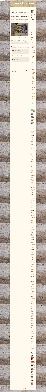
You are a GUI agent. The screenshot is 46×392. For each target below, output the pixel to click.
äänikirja (31, 144)
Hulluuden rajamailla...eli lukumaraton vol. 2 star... (33, 97)
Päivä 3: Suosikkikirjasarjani (33, 93)
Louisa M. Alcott (32, 274)
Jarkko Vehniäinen (32, 245)
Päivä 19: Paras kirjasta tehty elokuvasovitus (33, 64)
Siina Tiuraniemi (32, 319)
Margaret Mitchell (32, 278)
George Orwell (32, 218)
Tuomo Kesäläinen (32, 338)
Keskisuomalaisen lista (32, 132)
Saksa (31, 162)
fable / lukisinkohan (13, 46)
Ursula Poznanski (32, 339)
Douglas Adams (32, 201)
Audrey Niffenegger (32, 188)
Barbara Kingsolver (32, 189)
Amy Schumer (32, 177)
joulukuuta (32, 41)
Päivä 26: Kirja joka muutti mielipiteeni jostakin (33, 51)
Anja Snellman (32, 179)
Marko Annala (32, 281)
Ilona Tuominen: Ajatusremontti (34, 372)
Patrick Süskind (32, 300)
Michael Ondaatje (32, 284)
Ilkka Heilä (32, 235)
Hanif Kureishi (32, 225)
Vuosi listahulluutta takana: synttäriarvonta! (33, 74)
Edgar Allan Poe (32, 202)
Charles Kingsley (32, 194)
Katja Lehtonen (32, 264)
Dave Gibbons (32, 198)
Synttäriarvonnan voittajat (33, 44)
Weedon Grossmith (32, 345)
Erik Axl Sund (32, 212)
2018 (31, 37)
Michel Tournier (32, 286)
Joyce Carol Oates (32, 256)
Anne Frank (32, 182)
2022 (31, 34)
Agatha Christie (32, 170)
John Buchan (32, 249)
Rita (31, 354)
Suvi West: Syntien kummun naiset (34, 362)
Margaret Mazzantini (32, 277)
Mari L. (13, 50)
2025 (31, 32)
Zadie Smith (32, 349)
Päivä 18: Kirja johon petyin (33, 65)
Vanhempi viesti (27, 70)
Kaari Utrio (32, 261)
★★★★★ (32, 128)
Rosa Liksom (32, 315)
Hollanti (31, 154)
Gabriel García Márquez (33, 217)
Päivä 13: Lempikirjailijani (33, 75)
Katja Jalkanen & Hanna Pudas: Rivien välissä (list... (33, 52)
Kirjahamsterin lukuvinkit (32, 357)
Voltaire (31, 343)
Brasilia (31, 153)
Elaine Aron (32, 203)
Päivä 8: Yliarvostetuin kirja (33, 83)
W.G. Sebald (32, 344)
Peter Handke (32, 306)
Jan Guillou (32, 242)
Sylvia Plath (32, 325)
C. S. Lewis (32, 192)
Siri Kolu (31, 321)
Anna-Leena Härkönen (32, 180)
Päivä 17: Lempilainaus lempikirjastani (33, 66)
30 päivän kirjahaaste (13, 43)
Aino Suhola (32, 172)
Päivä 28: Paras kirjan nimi (33, 48)
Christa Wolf (32, 196)
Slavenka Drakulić (32, 322)
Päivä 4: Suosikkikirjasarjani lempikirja (33, 92)
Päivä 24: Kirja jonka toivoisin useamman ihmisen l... (33, 55)
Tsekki (31, 164)
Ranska (31, 161)
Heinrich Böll (32, 229)
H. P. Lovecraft (32, 224)
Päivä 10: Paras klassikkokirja (33, 80)
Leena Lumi (32, 382)
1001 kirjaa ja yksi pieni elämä (22, 3)
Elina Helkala (32, 205)
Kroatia (31, 159)
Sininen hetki (32, 374)
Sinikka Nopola (32, 320)
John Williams (32, 251)
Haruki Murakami (32, 228)
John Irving (32, 250)
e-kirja (31, 141)
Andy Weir (32, 178)
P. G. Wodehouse (32, 296)
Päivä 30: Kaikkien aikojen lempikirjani (33, 45)
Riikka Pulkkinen (32, 313)
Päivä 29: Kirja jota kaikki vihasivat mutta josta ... (33, 47)
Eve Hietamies (32, 214)
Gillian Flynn (32, 220)
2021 (31, 35)
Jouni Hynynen (32, 255)
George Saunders (32, 219)
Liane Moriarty (32, 272)
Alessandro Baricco (32, 175)
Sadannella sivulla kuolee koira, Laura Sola (34, 369)
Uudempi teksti (12, 70)
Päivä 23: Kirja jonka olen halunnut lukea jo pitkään (33, 58)
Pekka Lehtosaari (32, 305)
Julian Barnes (32, 259)
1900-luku (32, 148)
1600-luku (32, 146)
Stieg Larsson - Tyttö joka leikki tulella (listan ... (33, 87)
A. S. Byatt (32, 168)
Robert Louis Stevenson (33, 314)
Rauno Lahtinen (32, 309)
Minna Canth (32, 291)
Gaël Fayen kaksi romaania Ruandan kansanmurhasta (34, 376)
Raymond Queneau (32, 310)
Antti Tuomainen (32, 185)
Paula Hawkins (32, 301)
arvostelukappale (32, 140)
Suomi (31, 163)
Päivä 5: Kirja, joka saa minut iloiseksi (33, 90)
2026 (31, 31)
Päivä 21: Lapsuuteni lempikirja (33, 62)
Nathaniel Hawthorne (32, 293)
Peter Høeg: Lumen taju (33, 70)
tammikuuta (33, 106)
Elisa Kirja (32, 137)
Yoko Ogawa (32, 348)
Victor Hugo (32, 341)
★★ (31, 126)
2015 (31, 39)
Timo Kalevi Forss (32, 331)
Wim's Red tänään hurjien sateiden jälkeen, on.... (34, 384)
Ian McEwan (32, 234)
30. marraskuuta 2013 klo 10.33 (17, 46)
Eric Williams (32, 210)
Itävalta (31, 156)
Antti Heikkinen (32, 183)
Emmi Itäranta (32, 208)
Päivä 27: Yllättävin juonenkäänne (33, 49)
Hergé (31, 232)
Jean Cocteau (32, 246)
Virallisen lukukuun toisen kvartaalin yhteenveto (33, 69)
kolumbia (31, 166)
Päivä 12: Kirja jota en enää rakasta (33, 76)
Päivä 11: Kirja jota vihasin (33, 79)
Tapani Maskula (32, 327)
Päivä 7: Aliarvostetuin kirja (33, 86)
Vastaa (12, 48)
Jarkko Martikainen (32, 244)
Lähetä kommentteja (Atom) (14, 71)
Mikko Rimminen (32, 289)
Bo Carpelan (32, 190)
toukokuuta (32, 103)
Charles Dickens (32, 193)
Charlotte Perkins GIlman (33, 195)
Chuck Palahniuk (32, 197)
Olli (31, 295)
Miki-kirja (32, 139)
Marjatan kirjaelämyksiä (33, 375)
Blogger (26, 388)
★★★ (31, 127)
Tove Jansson (32, 335)
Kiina (31, 158)
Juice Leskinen (32, 257)
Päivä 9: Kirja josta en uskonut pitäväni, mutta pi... (33, 82)
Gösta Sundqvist (32, 222)
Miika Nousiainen (32, 287)
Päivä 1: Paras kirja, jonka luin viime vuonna (33, 98)
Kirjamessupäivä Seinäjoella (33, 56)
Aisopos (31, 173)
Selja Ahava (32, 318)
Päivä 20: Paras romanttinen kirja (33, 63)
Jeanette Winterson (32, 247)
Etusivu (19, 70)
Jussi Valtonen (32, 260)
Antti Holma (32, 184)
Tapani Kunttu (32, 326)
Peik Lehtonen (32, 303)
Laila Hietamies (32, 269)
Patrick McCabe (32, 299)
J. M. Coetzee (32, 239)
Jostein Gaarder (32, 254)
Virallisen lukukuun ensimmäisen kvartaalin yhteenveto (33, 84)
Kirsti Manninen (32, 266)
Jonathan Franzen (32, 252)
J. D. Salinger (32, 237)
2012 (31, 107)
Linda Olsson (32, 273)
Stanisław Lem (32, 323)
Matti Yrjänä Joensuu (32, 283)
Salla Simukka (32, 316)
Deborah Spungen (32, 200)
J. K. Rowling (32, 238)
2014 (31, 40)
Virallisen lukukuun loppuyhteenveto (33, 43)
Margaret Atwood (32, 276)
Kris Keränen (32, 268)
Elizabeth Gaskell (32, 206)
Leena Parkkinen (32, 271)
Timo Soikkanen (32, 333)
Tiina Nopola (32, 329)
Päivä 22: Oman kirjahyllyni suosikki (33, 61)
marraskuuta (33, 42)
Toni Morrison (32, 334)
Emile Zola (32, 207)
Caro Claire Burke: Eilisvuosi (34, 380)
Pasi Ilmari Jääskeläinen (33, 298)
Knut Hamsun (32, 267)
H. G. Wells (32, 223)
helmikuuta (32, 105)
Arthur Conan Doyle (32, 187)
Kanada (31, 157)
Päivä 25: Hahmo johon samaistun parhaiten (33, 53)
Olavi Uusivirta (32, 294)
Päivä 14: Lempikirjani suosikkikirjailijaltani (33, 72)
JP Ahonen (32, 240)
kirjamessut (32, 142)
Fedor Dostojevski (32, 215)
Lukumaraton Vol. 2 (34, 122)
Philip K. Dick (32, 308)
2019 (31, 36)
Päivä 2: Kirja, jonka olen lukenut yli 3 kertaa (33, 95)
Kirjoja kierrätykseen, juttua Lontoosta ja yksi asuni (34, 355)
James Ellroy (32, 241)
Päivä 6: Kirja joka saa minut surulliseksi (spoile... (33, 89)
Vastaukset (13, 49)
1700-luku (32, 147)
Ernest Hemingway (32, 213)
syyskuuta (32, 100)
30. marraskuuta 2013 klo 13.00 (17, 50)
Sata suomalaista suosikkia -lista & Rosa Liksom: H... (33, 78)
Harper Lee (32, 227)
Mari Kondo (32, 279)
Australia (31, 152)
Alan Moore (32, 174)
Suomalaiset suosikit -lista (33, 133)
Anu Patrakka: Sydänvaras (34, 365)
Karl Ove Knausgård (32, 262)
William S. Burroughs (32, 346)
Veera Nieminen (32, 340)
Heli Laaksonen (32, 230)
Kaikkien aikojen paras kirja (33, 131)
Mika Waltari (32, 288)
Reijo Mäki (32, 311)
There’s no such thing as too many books (33, 367)
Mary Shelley (32, 282)
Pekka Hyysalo (32, 304)
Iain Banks (32, 233)
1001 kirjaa (32, 130)
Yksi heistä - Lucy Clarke (34, 358)
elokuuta (32, 101)
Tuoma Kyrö (32, 336)
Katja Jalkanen (32, 263)
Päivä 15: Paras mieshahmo (33, 71)
